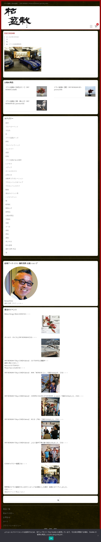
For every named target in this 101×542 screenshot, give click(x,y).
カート (5, 521)
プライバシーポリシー (12, 526)
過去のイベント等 (12, 193)
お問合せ (6, 517)
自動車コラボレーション (14, 178)
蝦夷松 (8, 204)
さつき (8, 227)
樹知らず (9, 208)
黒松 (7, 234)
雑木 (7, 123)
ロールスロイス (11, 171)
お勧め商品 (10, 215)
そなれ (8, 130)
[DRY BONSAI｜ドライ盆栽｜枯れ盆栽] (18, 26)
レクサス (9, 164)
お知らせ (9, 175)
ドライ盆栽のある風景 (14, 160)
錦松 (7, 141)
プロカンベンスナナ (13, 186)
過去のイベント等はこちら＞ (14, 492)
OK (51, 538)
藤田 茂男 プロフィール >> (13, 303)
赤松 (7, 230)
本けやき (9, 241)
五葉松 (8, 219)
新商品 (8, 212)
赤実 (7, 152)
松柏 (7, 156)
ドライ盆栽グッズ (12, 138)
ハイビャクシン (11, 197)
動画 (7, 190)
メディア (9, 167)
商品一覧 (6, 509)
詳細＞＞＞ (27, 314)
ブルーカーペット (12, 127)
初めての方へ (8, 513)
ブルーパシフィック (13, 145)
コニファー (10, 149)
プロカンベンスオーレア (14, 182)
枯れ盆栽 (9, 245)
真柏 (7, 238)
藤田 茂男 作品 (11, 249)
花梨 (7, 223)
